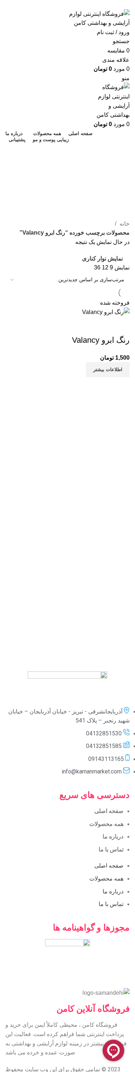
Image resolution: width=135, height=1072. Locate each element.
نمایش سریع (101, 326)
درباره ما (113, 836)
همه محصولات (106, 824)
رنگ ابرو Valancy (101, 340)
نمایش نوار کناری (102, 258)
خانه (124, 224)
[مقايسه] (121, 326)
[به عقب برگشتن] (121, 152)
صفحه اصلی (108, 811)
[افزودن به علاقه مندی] (82, 326)
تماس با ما (111, 849)
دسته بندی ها (114, 186)
